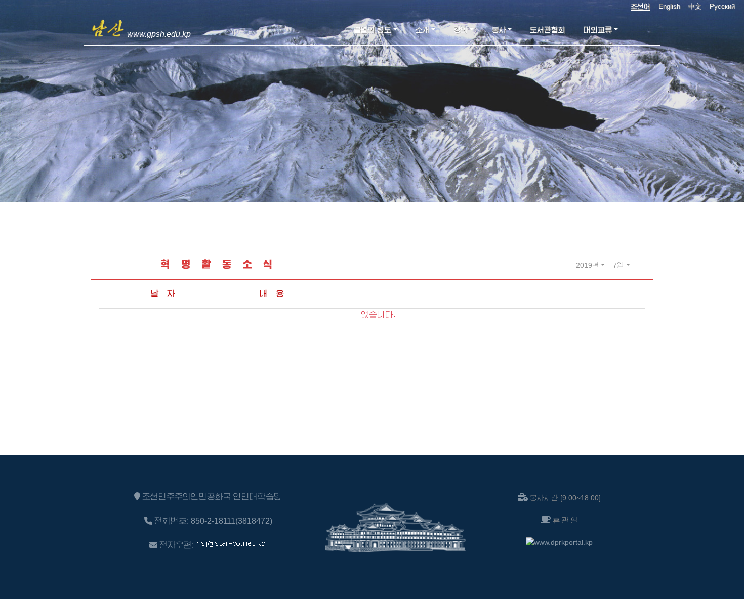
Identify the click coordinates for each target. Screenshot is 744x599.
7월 (618, 265)
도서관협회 (547, 30)
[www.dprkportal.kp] (559, 542)
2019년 (587, 265)
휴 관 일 (565, 520)
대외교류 (598, 30)
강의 (460, 30)
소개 (423, 30)
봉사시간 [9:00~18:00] (565, 498)
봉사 (499, 30)
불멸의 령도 (372, 30)
